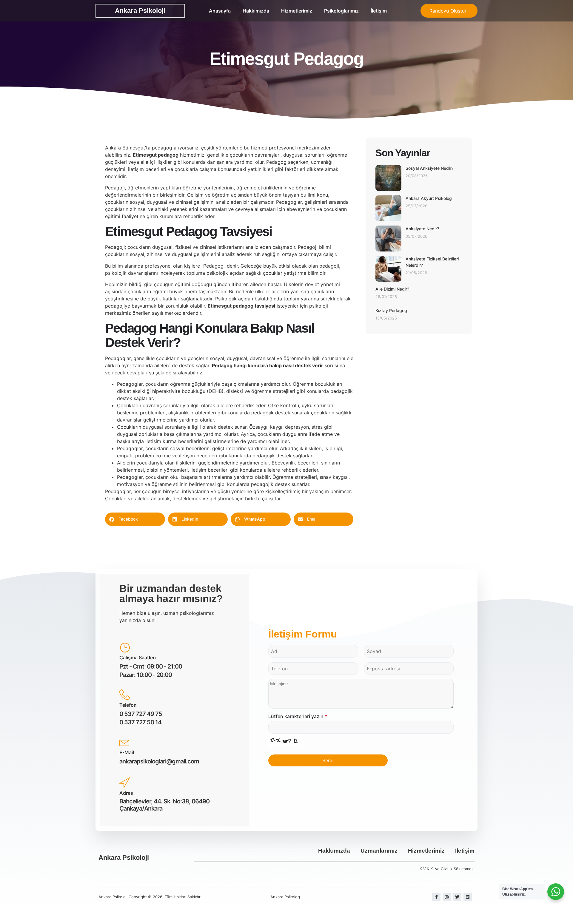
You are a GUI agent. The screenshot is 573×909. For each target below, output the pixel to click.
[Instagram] (447, 897)
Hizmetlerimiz (296, 11)
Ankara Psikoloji (140, 10)
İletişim (379, 11)
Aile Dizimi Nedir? (392, 288)
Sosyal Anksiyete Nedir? (429, 168)
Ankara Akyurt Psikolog (429, 198)
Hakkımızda (256, 11)
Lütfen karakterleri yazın (297, 716)
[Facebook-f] (436, 897)
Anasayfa (220, 11)
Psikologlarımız (341, 11)
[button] (135, 519)
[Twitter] (457, 897)
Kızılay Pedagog (391, 310)
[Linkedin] (467, 897)
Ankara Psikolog (285, 896)
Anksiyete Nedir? (422, 228)
